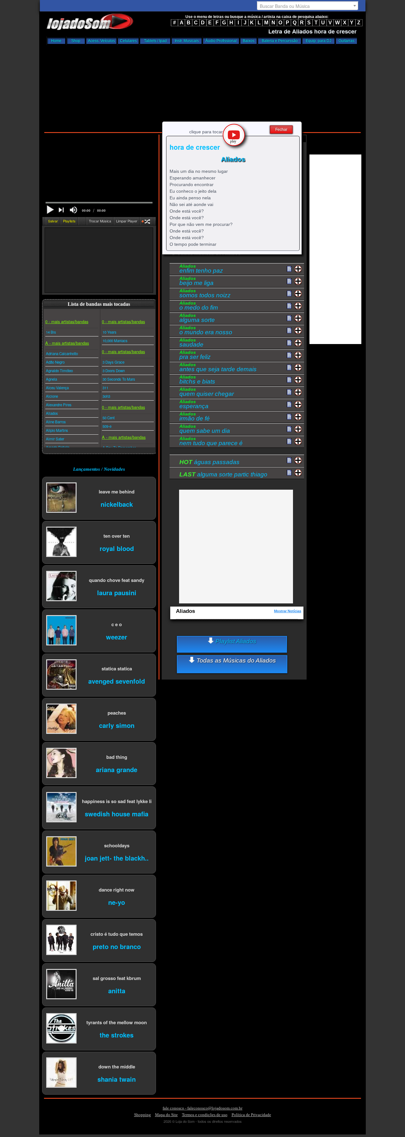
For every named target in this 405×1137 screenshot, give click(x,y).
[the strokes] (61, 1029)
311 (105, 387)
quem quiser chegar (206, 392)
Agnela (51, 379)
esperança (194, 405)
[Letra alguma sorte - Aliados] (289, 318)
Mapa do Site (166, 1114)
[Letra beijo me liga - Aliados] (289, 281)
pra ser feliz (195, 355)
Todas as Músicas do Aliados (235, 660)
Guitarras (346, 41)
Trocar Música (100, 220)
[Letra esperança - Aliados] (289, 405)
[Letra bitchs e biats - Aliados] (289, 380)
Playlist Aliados (235, 641)
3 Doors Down (114, 370)
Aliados (52, 413)
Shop (75, 41)
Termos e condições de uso (204, 1114)
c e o (116, 624)
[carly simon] (61, 719)
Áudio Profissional (221, 41)
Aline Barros (56, 421)
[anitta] (61, 985)
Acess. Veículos (101, 41)
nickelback (117, 503)
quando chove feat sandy (116, 580)
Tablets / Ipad (155, 41)
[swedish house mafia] (61, 808)
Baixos (248, 41)
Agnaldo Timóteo (59, 370)
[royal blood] (61, 542)
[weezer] (61, 631)
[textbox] (307, 6)
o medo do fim (198, 306)
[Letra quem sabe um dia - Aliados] (289, 429)
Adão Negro (55, 362)
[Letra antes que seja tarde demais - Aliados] (289, 368)
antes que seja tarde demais (218, 368)
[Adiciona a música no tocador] (298, 269)
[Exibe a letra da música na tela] (289, 460)
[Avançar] (62, 210)
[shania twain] (61, 1073)
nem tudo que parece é (211, 442)
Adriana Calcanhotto (62, 353)
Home (56, 41)
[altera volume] (73, 210)
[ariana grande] (61, 763)
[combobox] (307, 5)
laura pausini (116, 592)
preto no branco (117, 946)
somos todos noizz (205, 294)
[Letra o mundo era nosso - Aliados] (289, 331)
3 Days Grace (113, 362)
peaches (117, 712)
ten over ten (116, 535)
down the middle (116, 1066)
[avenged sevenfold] (61, 675)
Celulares (128, 41)
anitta (116, 990)
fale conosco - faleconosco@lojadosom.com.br (202, 1108)
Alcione (52, 396)
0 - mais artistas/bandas (66, 321)
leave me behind (116, 491)
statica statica (117, 668)
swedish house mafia (116, 813)
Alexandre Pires (59, 404)
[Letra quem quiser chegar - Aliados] (289, 392)
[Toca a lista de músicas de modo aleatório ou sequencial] (147, 222)
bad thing (116, 756)
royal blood (117, 548)
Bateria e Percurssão (280, 41)
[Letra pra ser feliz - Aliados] (289, 355)
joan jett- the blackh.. (117, 857)
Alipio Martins (57, 430)
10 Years (109, 332)
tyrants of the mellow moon (116, 1022)
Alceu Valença (57, 387)
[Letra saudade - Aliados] (289, 343)
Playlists (69, 220)
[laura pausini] (61, 586)
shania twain (116, 1078)
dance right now (116, 889)
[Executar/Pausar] (50, 209)
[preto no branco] (61, 940)
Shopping (142, 1114)
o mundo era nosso (205, 331)
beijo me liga (196, 281)
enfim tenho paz (201, 269)
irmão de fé (194, 417)
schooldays (116, 845)
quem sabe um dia (204, 429)
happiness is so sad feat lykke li (117, 801)
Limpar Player (126, 220)
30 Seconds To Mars (119, 379)
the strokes (117, 1034)
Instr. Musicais (187, 41)
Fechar (281, 129)
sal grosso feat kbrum (117, 978)
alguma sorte (197, 318)
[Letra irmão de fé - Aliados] (289, 417)
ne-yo (116, 901)
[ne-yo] (61, 896)
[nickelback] (61, 498)
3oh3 (106, 396)
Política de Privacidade (251, 1114)
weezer (116, 636)
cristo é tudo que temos (116, 933)
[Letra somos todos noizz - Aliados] (289, 294)
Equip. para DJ (318, 41)
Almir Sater (55, 438)
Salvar (53, 220)
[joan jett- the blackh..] (61, 852)
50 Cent (109, 417)
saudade (191, 343)
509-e (107, 426)
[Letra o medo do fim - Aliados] (289, 306)
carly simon (116, 724)
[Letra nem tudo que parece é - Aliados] (289, 441)
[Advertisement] (202, 86)
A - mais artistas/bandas (67, 343)
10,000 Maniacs (115, 340)
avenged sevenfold (116, 680)
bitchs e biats (197, 380)
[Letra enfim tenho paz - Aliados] (289, 269)
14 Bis (51, 332)
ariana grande (116, 769)
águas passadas (209, 462)
